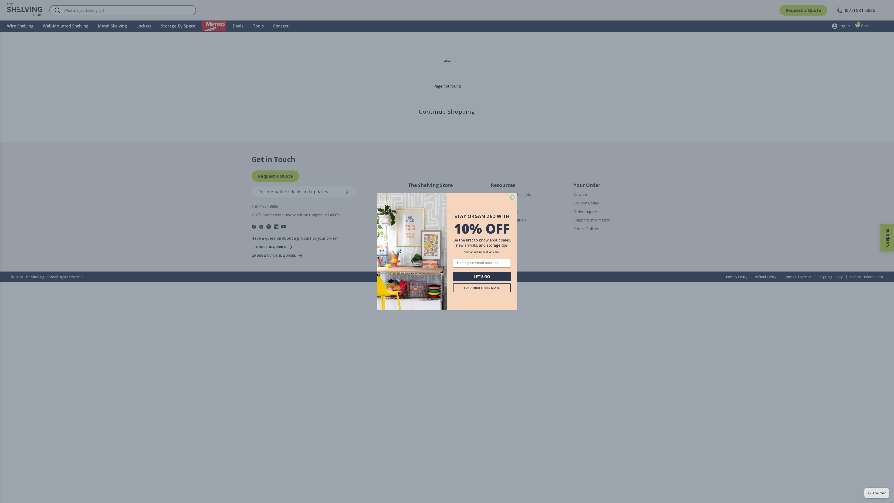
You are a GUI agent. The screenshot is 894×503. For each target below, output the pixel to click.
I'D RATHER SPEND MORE (482, 287)
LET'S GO (482, 276)
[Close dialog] (512, 197)
